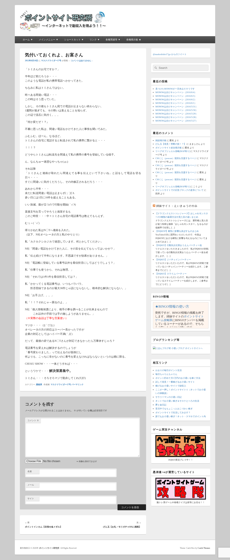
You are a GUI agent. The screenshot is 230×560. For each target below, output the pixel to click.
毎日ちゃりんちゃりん (166, 374)
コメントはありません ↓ (82, 60)
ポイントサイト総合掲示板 (168, 147)
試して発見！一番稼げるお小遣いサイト (175, 382)
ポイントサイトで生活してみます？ (172, 412)
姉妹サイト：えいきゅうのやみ (177, 205)
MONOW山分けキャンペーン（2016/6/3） (175, 96)
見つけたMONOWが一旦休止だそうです (175, 89)
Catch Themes (204, 548)
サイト (30, 498)
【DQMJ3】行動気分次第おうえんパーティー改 (178, 245)
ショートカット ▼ (74, 39)
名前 (29, 471)
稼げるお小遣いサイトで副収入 (170, 385)
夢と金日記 (160, 405)
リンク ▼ (95, 39)
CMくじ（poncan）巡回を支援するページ (175, 158)
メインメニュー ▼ (48, 39)
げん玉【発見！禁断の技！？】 (170, 144)
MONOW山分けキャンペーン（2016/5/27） (176, 120)
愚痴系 (39, 384)
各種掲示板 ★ (133, 39)
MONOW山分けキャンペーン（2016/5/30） (176, 110)
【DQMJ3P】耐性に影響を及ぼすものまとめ (177, 231)
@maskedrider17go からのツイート (170, 54)
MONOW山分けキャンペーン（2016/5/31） (176, 106)
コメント (33, 420)
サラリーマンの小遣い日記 (168, 397)
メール (30, 485)
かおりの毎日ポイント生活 (168, 370)
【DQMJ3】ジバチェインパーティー (173, 259)
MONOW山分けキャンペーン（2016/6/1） (175, 103)
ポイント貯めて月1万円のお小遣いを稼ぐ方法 (177, 378)
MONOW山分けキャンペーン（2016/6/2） (175, 99)
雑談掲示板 (160, 140)
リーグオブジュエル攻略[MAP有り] (172, 151)
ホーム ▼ (28, 39)
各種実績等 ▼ (113, 39)
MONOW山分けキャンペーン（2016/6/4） (175, 92)
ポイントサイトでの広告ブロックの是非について (179, 190)
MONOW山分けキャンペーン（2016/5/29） (176, 113)
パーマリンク (77, 384)
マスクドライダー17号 (51, 60)
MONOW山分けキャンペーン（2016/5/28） (176, 117)
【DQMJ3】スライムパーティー (171, 273)
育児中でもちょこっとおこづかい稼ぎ (174, 408)
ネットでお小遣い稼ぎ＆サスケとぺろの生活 (177, 401)
